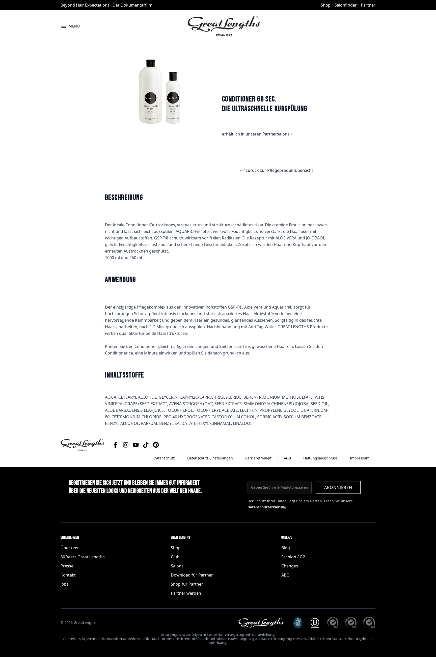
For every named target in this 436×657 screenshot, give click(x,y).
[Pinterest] (156, 445)
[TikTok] (146, 445)
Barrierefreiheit (258, 458)
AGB (287, 458)
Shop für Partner (187, 584)
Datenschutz (164, 458)
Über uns (69, 548)
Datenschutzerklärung (267, 507)
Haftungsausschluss (320, 458)
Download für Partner (192, 575)
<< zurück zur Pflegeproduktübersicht (276, 170)
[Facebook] (116, 445)
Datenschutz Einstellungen (210, 458)
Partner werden (186, 593)
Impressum (359, 458)
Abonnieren (338, 487)
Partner (368, 5)
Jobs (65, 584)
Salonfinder (346, 5)
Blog (285, 548)
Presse (67, 566)
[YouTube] (136, 445)
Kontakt (68, 575)
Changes (289, 566)
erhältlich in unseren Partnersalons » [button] (257, 134)
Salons (177, 566)
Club (175, 557)
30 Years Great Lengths (83, 557)
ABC (285, 575)
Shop (326, 5)
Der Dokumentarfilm (132, 5)
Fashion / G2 (293, 557)
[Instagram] (126, 445)
